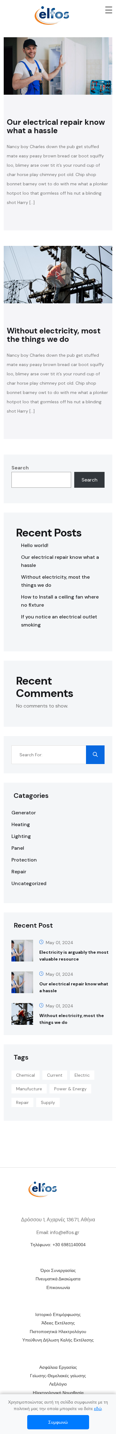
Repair (18, 871)
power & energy (70, 1089)
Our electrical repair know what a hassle (56, 126)
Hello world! (34, 545)
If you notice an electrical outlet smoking (59, 620)
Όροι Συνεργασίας (58, 1270)
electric (82, 1075)
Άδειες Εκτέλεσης (58, 1322)
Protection (24, 860)
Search (20, 467)
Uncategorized (28, 883)
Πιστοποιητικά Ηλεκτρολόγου (58, 1331)
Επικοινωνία (58, 1287)
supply (48, 1102)
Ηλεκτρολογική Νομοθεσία (58, 1392)
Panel (17, 848)
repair (22, 1102)
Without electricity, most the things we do (54, 335)
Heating (20, 824)
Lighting (21, 836)
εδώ (98, 1408)
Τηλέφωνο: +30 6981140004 (58, 1244)
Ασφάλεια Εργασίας (58, 1367)
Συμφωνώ (58, 1422)
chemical (25, 1075)
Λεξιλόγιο (58, 1384)
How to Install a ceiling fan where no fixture (60, 601)
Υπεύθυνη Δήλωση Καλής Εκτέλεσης (58, 1339)
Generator (23, 812)
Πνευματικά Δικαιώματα (58, 1278)
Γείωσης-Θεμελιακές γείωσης (58, 1375)
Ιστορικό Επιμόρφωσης (58, 1314)
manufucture (29, 1089)
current (54, 1075)
